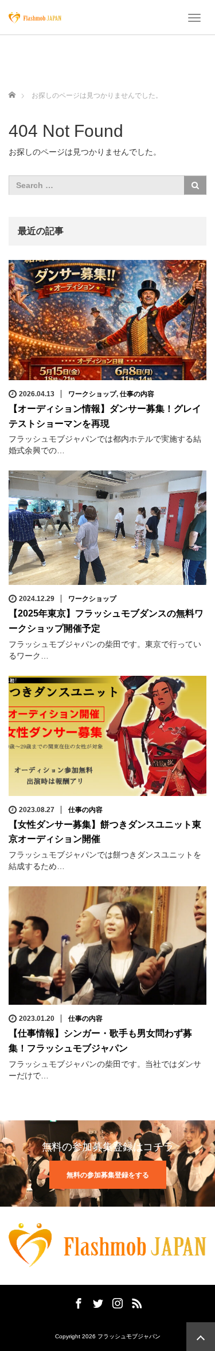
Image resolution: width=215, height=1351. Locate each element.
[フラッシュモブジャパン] (35, 17)
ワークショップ (92, 394)
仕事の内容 (137, 394)
